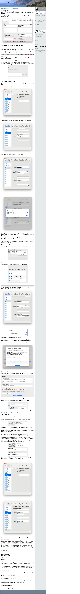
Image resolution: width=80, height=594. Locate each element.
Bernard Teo (37, 41)
